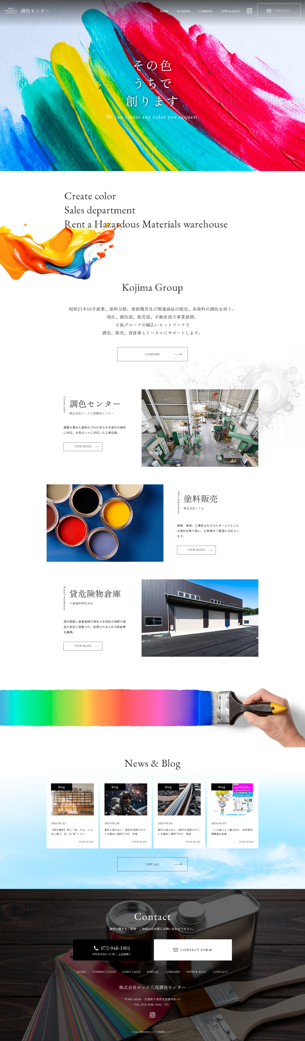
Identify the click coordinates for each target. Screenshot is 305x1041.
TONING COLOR (104, 972)
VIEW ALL (152, 864)
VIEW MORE (82, 446)
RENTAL (153, 972)
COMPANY (152, 354)
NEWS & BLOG (197, 972)
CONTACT (220, 972)
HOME (81, 972)
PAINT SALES (131, 972)
